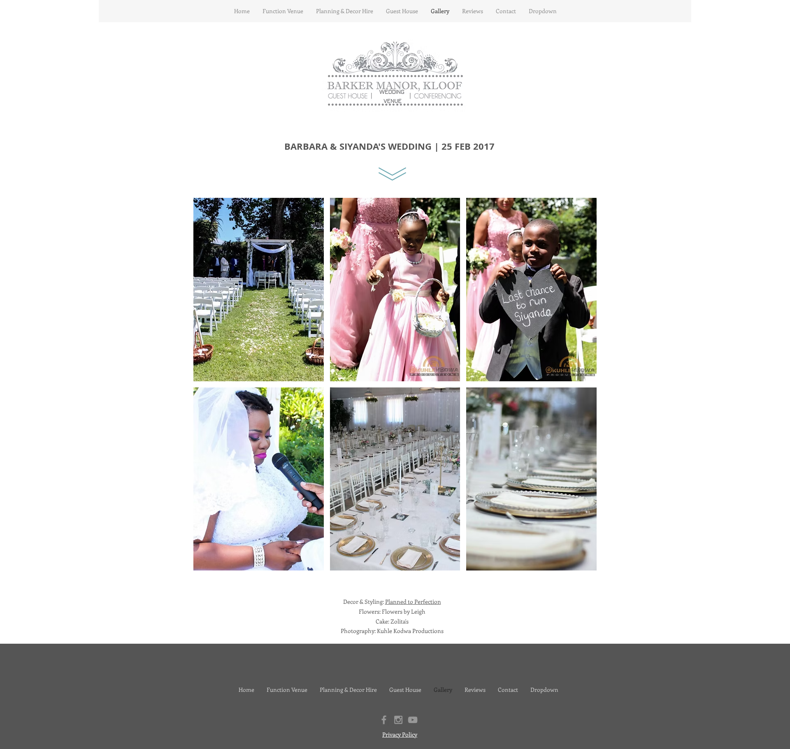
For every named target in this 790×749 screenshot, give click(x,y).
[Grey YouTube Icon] (412, 720)
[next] (579, 391)
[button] (258, 289)
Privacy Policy (399, 734)
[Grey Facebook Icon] (384, 720)
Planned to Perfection (413, 601)
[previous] (211, 391)
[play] (579, 563)
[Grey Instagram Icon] (398, 720)
